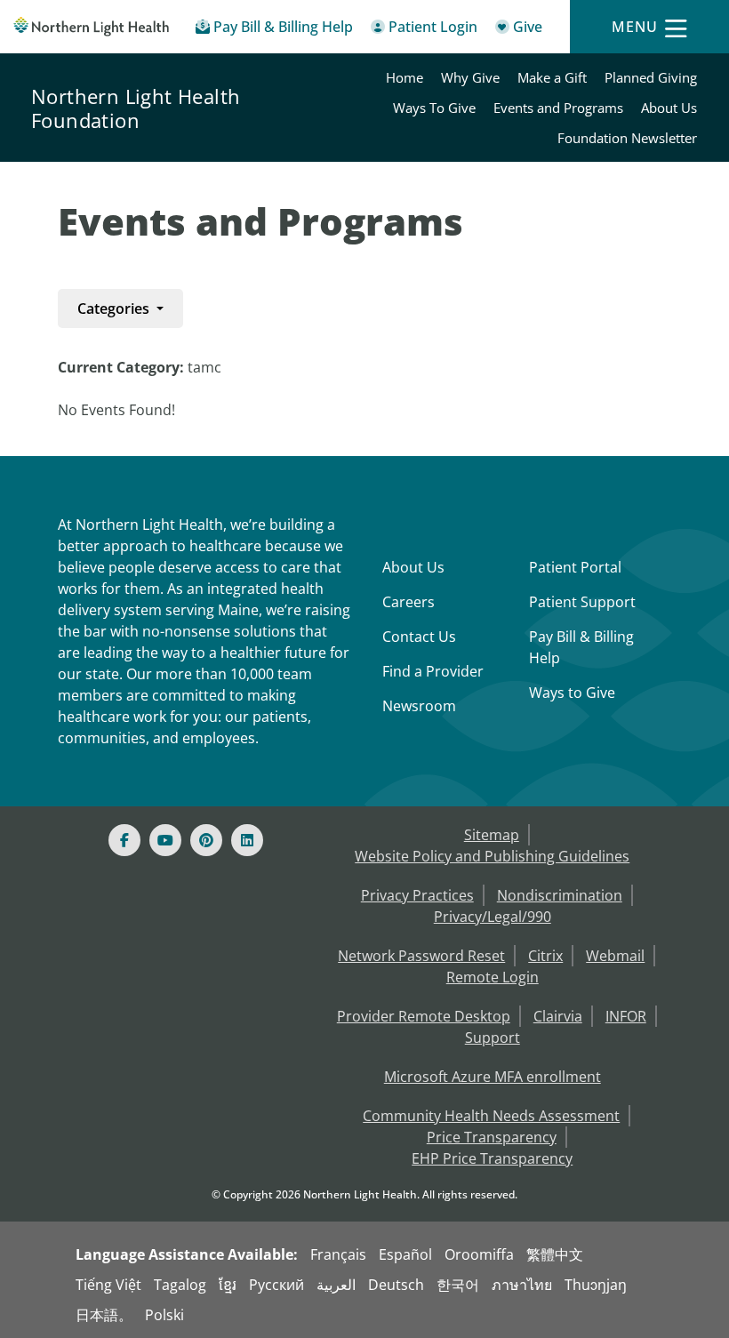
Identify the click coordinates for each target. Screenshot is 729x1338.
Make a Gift (552, 77)
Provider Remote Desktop (423, 1016)
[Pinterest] (206, 840)
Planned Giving (651, 77)
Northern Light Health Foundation (135, 108)
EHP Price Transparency (492, 1158)
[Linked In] (247, 840)
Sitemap (491, 835)
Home (404, 77)
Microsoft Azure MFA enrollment (492, 1076)
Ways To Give (434, 107)
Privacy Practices (417, 895)
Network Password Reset (421, 955)
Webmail (615, 955)
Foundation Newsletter (627, 138)
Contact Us (419, 636)
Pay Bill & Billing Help (581, 647)
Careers (408, 602)
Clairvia (557, 1016)
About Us (669, 107)
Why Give (470, 77)
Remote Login (492, 977)
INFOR (625, 1016)
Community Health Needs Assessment (491, 1116)
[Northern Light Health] (91, 26)
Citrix (545, 955)
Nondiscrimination (559, 895)
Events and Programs (558, 107)
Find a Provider (433, 671)
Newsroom (419, 706)
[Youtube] (165, 840)
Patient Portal (575, 567)
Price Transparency (492, 1137)
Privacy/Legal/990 (492, 916)
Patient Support (582, 602)
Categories (115, 308)
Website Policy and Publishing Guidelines (492, 856)
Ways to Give (572, 692)
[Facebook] (124, 840)
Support (492, 1037)
